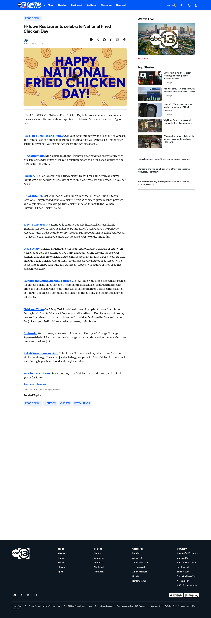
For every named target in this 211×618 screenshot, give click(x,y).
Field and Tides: (34, 309)
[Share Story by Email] (117, 39)
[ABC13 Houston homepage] (29, 5)
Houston (62, 4)
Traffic (61, 558)
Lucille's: (29, 176)
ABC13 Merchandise (187, 585)
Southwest (76, 4)
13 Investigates (139, 572)
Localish (136, 553)
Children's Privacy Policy (52, 606)
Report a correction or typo (35, 384)
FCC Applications (141, 606)
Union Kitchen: (33, 196)
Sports (135, 576)
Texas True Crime (140, 562)
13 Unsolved (138, 567)
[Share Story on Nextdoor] (111, 39)
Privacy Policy (17, 606)
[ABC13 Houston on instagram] (28, 595)
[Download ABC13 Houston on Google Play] (191, 595)
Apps (60, 572)
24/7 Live (48, 4)
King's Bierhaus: (34, 156)
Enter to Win (183, 572)
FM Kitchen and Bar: (37, 373)
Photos (61, 567)
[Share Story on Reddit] (104, 39)
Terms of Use (92, 606)
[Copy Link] (124, 39)
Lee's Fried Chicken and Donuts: (44, 135)
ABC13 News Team (186, 562)
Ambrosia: (30, 333)
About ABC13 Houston (188, 553)
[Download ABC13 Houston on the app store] (176, 595)
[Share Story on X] (97, 39)
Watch (61, 562)
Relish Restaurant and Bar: (41, 353)
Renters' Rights (139, 581)
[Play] (166, 39)
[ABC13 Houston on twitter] (22, 595)
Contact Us (182, 558)
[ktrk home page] (21, 553)
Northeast (121, 4)
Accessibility (183, 581)
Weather (62, 553)
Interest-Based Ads (107, 606)
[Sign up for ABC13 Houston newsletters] (35, 595)
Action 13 (137, 558)
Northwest (106, 4)
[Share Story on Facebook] (91, 39)
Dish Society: (32, 248)
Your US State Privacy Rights (74, 606)
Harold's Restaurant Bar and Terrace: (47, 280)
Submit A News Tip (186, 576)
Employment (183, 567)
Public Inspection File (125, 606)
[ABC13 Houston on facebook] (15, 595)
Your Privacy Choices (33, 606)
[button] (13, 5)
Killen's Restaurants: (37, 224)
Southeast (91, 4)
